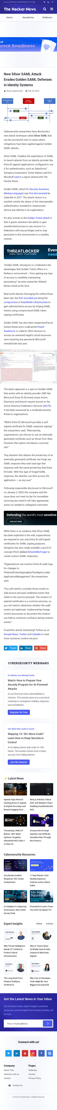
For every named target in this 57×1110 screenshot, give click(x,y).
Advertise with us (11, 1074)
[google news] (49, 1053)
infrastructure (40, 302)
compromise (10, 302)
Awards (31, 1074)
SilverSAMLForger (37, 552)
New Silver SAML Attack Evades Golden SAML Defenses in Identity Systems (28, 79)
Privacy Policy (34, 1078)
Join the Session (18, 762)
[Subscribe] (47, 1023)
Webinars (47, 17)
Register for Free (19, 712)
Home (9, 17)
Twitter (23, 634)
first (21, 298)
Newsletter (28, 17)
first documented (38, 193)
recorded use (30, 298)
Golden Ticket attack (38, 218)
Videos (39, 923)
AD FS (47, 405)
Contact (7, 1078)
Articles (49, 923)
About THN (9, 1070)
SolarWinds (27, 302)
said (16, 177)
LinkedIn (36, 634)
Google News (11, 634)
